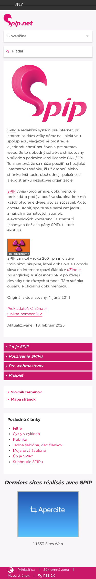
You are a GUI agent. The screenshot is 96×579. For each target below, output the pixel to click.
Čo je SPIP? (23, 456)
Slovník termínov (26, 392)
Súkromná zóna (56, 570)
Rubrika (20, 439)
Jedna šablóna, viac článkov (37, 445)
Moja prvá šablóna (29, 451)
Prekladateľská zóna (25, 309)
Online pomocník (23, 314)
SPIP (19, 4)
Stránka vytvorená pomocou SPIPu (11, 570)
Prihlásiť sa (26, 570)
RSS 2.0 (49, 575)
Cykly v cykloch (26, 434)
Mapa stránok (23, 399)
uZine (72, 270)
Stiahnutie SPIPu (28, 462)
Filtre (17, 428)
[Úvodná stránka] (18, 20)
